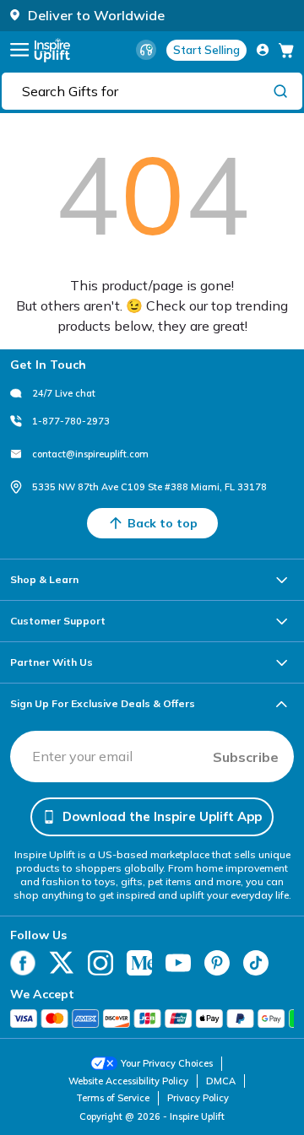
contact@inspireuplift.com (90, 454)
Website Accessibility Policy (128, 1081)
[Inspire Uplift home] (52, 50)
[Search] (280, 90)
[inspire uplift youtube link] (178, 963)
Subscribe (246, 757)
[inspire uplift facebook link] (22, 963)
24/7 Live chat (63, 393)
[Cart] (286, 49)
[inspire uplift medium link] (139, 963)
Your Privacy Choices (167, 1063)
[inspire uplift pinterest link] (217, 963)
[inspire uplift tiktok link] (256, 963)
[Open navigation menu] (19, 49)
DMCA (221, 1081)
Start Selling (206, 50)
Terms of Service (112, 1098)
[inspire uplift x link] (61, 963)
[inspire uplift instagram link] (100, 963)
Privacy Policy (198, 1098)
